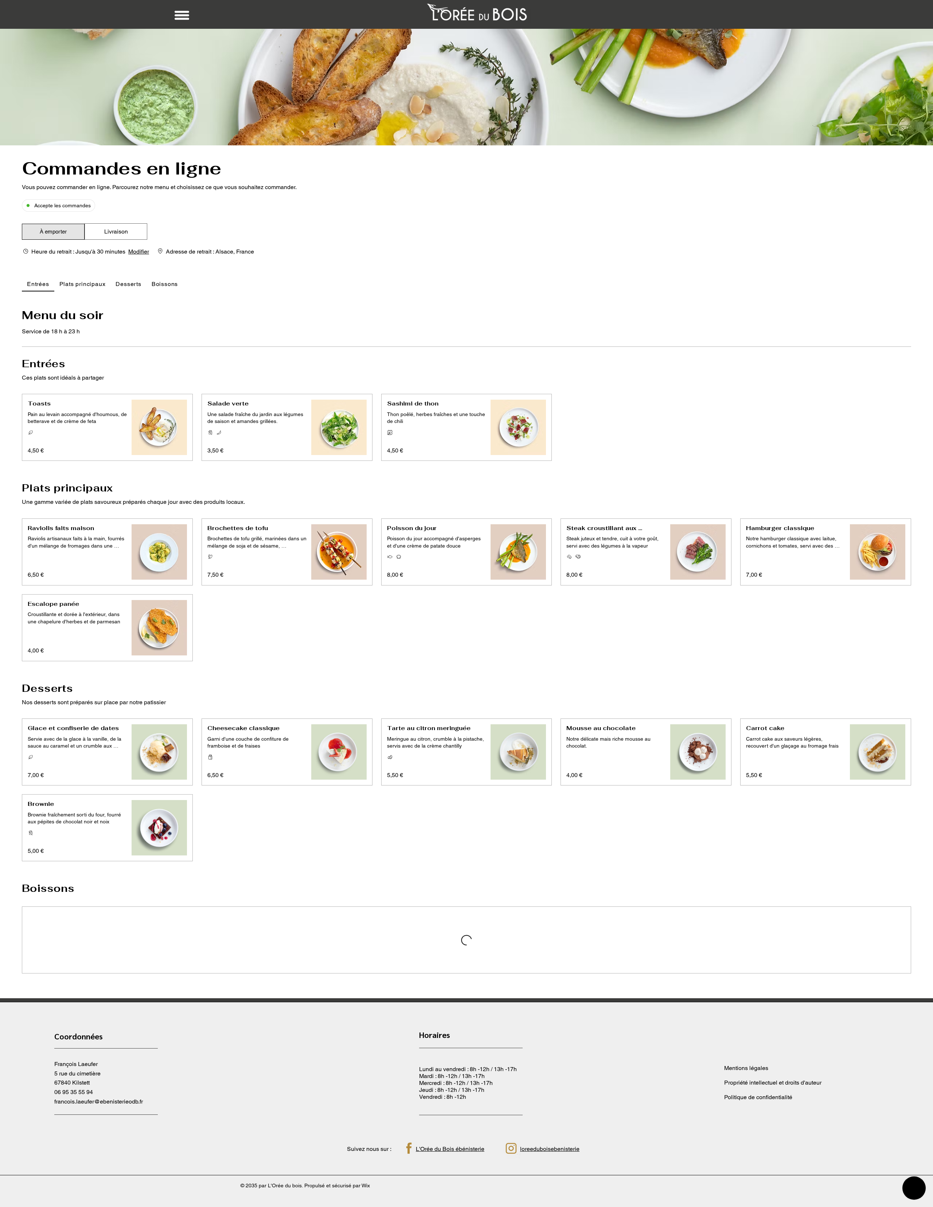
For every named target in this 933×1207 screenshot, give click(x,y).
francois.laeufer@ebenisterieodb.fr (98, 1177)
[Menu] (181, 15)
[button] (53, 232)
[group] (116, 231)
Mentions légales (746, 1143)
